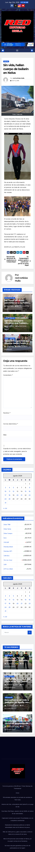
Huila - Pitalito (9, 676)
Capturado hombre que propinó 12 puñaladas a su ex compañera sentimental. (17, 819)
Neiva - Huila (8, 655)
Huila (6, 298)
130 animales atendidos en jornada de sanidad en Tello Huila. (17, 798)
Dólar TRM (7, 524)
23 (29, 495)
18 (9, 495)
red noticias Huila (18, 78)
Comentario (8, 375)
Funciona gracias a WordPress (12, 786)
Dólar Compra (8, 533)
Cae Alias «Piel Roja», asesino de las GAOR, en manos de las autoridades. (17, 812)
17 (5, 495)
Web (4, 435)
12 (13, 491)
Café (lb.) (7, 555)
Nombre (6, 413)
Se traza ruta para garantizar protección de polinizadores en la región (17, 847)
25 (9, 499)
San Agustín (8, 697)
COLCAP (6, 542)
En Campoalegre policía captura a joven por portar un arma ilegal (23, 261)
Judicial (6, 61)
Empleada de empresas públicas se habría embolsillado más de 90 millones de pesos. (17, 826)
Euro (5, 538)
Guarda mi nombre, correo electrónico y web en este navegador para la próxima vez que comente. (17, 451)
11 (9, 491)
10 (5, 491)
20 (17, 495)
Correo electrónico (10, 424)
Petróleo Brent (8, 547)
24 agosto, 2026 (12, 684)
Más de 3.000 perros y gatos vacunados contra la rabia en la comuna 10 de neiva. (17, 833)
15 (25, 491)
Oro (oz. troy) (8, 560)
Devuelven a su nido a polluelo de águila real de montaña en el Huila (17, 702)
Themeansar (17, 788)
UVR (5, 564)
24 (5, 499)
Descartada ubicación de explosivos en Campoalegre (11, 259)
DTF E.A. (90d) (8, 569)
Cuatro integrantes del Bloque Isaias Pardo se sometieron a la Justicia (17, 343)
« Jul (5, 508)
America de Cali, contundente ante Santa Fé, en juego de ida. (17, 805)
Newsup (28, 786)
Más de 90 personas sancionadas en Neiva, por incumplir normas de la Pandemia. (17, 840)
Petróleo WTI (8, 551)
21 (21, 495)
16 (29, 491)
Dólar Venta (7, 529)
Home (17, 793)
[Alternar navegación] (17, 50)
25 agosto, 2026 (12, 663)
